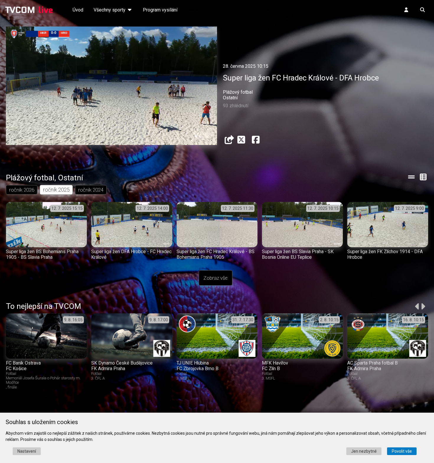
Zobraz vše (215, 278)
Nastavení (26, 451)
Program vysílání (160, 10)
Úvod (78, 10)
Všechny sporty (110, 10)
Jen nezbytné (364, 451)
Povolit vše (402, 451)
